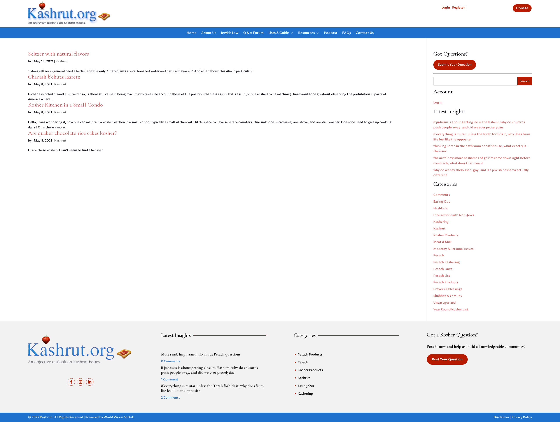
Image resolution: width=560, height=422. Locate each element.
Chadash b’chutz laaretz (54, 76)
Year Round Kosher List (450, 309)
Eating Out (441, 202)
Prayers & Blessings (447, 289)
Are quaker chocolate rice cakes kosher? (72, 133)
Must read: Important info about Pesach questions (200, 354)
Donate (522, 8)
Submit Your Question (455, 65)
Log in (438, 102)
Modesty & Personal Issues (453, 249)
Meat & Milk (442, 242)
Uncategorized (444, 303)
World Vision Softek (119, 417)
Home (191, 33)
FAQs (346, 33)
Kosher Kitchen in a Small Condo (65, 104)
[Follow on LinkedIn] (89, 382)
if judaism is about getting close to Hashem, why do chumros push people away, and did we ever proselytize (209, 370)
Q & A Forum (253, 33)
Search (525, 81)
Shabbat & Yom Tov (447, 296)
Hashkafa (440, 208)
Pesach (438, 255)
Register (458, 7)
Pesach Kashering (446, 262)
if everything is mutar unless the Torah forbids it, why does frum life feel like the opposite (212, 388)
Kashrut (62, 61)
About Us (208, 33)
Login (445, 7)
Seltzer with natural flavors (58, 53)
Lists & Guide (278, 33)
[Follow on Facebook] (71, 382)
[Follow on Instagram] (80, 382)
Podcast (330, 33)
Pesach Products (445, 282)
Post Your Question (447, 359)
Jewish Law (229, 33)
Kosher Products (445, 235)
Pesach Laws (442, 269)
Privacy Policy (521, 417)
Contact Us (365, 33)
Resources (306, 33)
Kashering (441, 222)
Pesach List (441, 276)
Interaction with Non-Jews (453, 215)
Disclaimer (501, 417)
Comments (441, 195)
